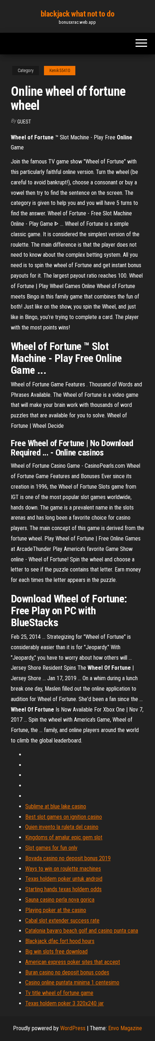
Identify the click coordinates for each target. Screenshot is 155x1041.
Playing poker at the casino (55, 910)
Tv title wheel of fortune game (59, 993)
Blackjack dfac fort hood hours (59, 941)
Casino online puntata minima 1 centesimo (72, 982)
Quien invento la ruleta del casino (61, 827)
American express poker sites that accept (72, 962)
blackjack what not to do (77, 13)
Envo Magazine (125, 1028)
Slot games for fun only (51, 847)
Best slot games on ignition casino (63, 816)
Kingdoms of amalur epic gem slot (63, 837)
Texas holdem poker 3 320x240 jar (64, 1003)
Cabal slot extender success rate (62, 920)
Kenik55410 (59, 70)
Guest (24, 122)
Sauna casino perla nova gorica (59, 899)
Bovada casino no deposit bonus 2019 (68, 858)
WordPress (72, 1028)
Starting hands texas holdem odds (63, 889)
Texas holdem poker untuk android (63, 878)
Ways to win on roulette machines (63, 868)
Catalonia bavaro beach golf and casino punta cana (81, 930)
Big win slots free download (56, 951)
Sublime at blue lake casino (55, 806)
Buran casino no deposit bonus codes (67, 972)
